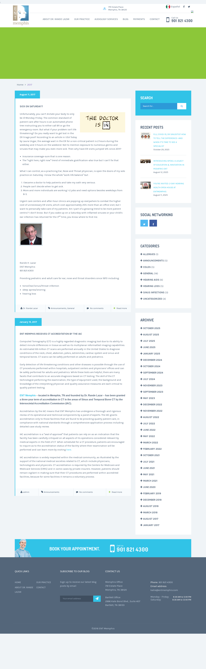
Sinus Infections (153, 292)
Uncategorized (152, 298)
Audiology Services (106, 19)
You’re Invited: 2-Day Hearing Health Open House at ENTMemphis (168, 187)
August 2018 (150, 506)
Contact (155, 19)
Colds (147, 267)
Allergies (149, 254)
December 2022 (152, 404)
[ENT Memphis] (148, 11)
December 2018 (152, 499)
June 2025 (149, 347)
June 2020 (149, 487)
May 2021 (148, 474)
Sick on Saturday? (31, 106)
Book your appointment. (74, 549)
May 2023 (149, 398)
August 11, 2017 (27, 94)
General (70, 308)
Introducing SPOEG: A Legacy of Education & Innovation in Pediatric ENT (168, 165)
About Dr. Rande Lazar (56, 19)
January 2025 (151, 353)
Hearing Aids (151, 279)
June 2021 (149, 468)
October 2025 (151, 328)
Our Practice (82, 19)
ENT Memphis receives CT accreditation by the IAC (51, 333)
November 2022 (152, 410)
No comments (96, 308)
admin (26, 492)
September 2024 (153, 372)
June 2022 (149, 429)
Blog (125, 19)
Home (20, 84)
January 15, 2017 (28, 322)
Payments (139, 19)
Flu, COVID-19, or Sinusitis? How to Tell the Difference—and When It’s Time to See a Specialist (169, 140)
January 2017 (151, 525)
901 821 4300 (182, 21)
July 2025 (149, 340)
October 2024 (151, 366)
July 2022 (149, 423)
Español (175, 6)
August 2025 (151, 334)
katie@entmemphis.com (164, 590)
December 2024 (152, 360)
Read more (122, 308)
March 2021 (150, 480)
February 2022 (152, 448)
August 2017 (150, 518)
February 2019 (152, 493)
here (68, 449)
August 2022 (151, 417)
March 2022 (150, 442)
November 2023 (152, 385)
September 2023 (153, 391)
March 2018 (150, 512)
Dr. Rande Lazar (30, 308)
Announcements (58, 308)
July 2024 (149, 379)
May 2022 (149, 436)
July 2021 (148, 461)
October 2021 (151, 455)
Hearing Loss (151, 286)
